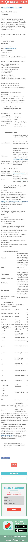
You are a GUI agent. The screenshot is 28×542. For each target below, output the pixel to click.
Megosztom (6, 458)
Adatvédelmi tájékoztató (11, 7)
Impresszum (15, 539)
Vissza (14, 465)
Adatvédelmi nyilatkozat (20, 537)
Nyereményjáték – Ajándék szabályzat (15, 540)
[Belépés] (21, 2)
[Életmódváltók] (6, 2)
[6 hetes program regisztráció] (24, 2)
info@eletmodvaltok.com (10, 48)
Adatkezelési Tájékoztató (19, 173)
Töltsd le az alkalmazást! (19, 522)
